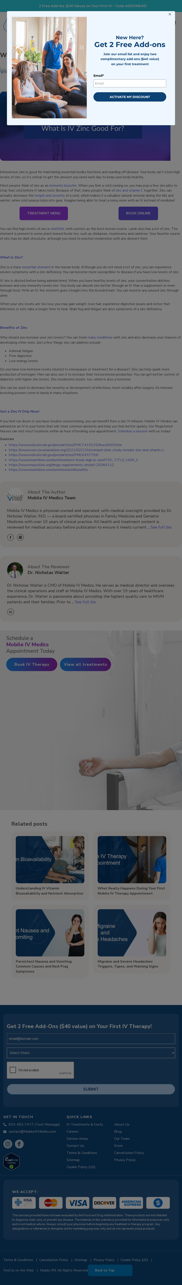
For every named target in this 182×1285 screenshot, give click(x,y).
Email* (98, 76)
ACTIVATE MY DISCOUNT (130, 97)
